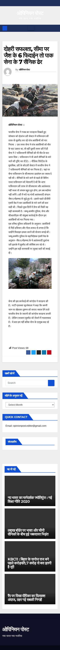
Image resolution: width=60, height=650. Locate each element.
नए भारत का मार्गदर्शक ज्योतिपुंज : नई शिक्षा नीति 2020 (30, 499)
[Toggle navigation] (31, 28)
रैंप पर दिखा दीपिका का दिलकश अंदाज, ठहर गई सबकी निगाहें (26, 598)
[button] (55, 28)
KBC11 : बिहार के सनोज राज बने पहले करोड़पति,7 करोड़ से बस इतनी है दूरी (29, 563)
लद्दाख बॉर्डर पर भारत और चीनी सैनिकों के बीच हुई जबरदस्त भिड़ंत (28, 532)
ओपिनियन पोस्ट (30, 13)
